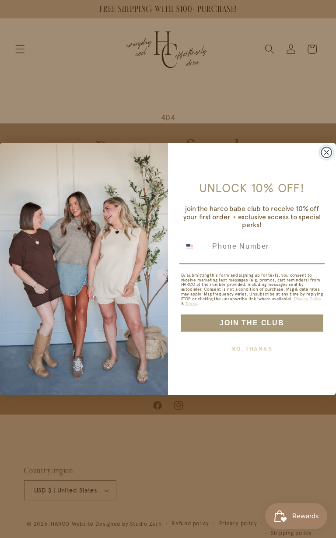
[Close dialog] (327, 152)
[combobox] (195, 246)
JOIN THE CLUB (252, 323)
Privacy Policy (307, 298)
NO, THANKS (252, 349)
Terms (191, 303)
